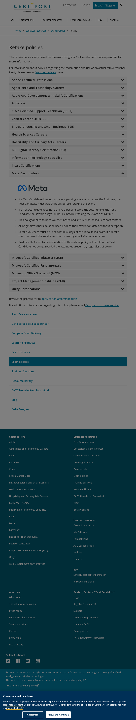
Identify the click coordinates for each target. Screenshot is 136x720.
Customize (32, 714)
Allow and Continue (58, 714)
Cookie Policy (13, 708)
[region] (68, 705)
